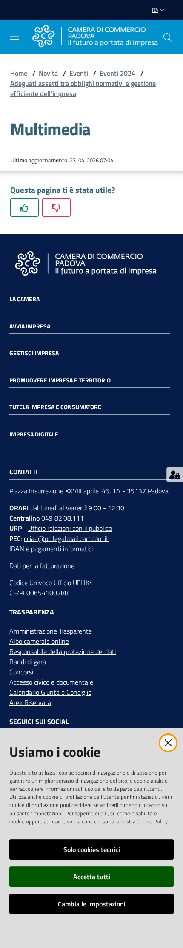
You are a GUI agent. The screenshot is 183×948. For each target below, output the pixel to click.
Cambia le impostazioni (92, 904)
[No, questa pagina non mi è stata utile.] (56, 207)
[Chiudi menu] (152, 17)
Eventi (78, 73)
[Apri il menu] (14, 36)
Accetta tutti (91, 877)
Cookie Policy (152, 821)
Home (18, 73)
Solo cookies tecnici (91, 849)
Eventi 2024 (117, 73)
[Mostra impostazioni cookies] (174, 474)
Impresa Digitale (33, 434)
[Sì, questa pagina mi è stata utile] (24, 207)
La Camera (24, 299)
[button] (168, 37)
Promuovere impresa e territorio (60, 380)
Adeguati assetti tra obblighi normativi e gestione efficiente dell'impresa (83, 88)
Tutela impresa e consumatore (55, 407)
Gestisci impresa (34, 353)
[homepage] (95, 37)
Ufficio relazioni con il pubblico (70, 528)
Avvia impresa (29, 326)
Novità (48, 73)
